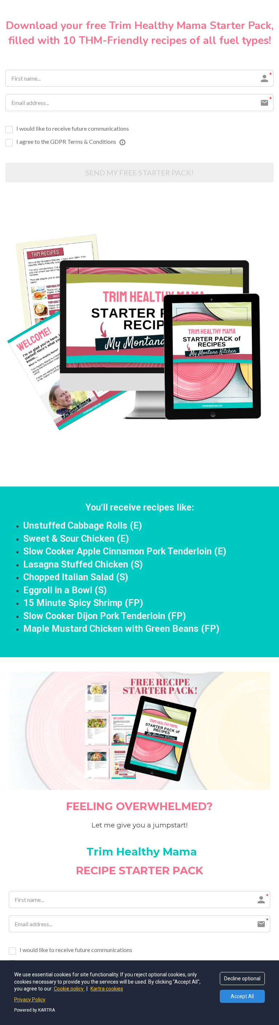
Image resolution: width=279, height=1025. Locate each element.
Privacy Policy (29, 999)
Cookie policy (69, 989)
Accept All (242, 996)
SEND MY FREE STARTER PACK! (139, 172)
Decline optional (242, 978)
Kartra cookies (106, 989)
